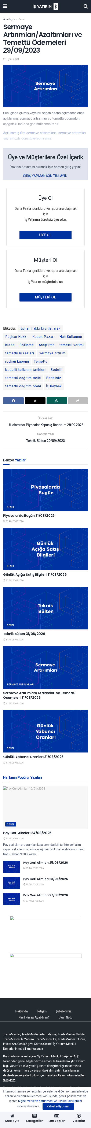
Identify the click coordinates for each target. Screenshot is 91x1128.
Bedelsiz (53, 378)
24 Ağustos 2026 (14, 838)
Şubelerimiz (64, 1011)
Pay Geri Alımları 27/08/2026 (45, 895)
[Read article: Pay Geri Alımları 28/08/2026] (11, 883)
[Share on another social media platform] (78, 400)
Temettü (40, 361)
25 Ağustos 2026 (34, 868)
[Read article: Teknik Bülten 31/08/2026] (45, 608)
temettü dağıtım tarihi (23, 378)
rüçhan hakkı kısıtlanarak (40, 328)
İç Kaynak (54, 386)
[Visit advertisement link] (45, 931)
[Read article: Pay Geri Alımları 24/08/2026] (45, 807)
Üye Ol (45, 235)
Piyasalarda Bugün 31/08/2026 (29, 515)
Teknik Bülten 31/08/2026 (24, 633)
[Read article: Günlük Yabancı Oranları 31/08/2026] (45, 731)
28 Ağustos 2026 (34, 884)
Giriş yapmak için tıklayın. (45, 176)
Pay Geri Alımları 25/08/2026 (45, 863)
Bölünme (26, 345)
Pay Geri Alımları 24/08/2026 (27, 833)
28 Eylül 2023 (11, 59)
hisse (10, 345)
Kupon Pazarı (43, 337)
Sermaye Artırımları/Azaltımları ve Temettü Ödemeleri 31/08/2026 (39, 695)
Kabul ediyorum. (58, 1106)
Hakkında (21, 1011)
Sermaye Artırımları (20, 684)
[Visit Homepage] (45, 6)
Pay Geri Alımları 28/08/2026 (45, 879)
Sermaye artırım (52, 353)
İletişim (42, 1011)
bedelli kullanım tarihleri (25, 370)
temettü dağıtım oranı (23, 386)
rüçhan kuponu (17, 361)
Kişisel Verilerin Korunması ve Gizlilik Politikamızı (50, 1101)
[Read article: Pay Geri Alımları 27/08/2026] (11, 899)
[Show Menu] (5, 6)
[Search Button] (86, 6)
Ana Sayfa (9, 19)
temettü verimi (71, 345)
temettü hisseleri (19, 353)
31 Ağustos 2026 (14, 521)
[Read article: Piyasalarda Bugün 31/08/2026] (45, 490)
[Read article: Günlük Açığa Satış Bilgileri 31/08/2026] (45, 549)
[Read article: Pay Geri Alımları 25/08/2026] (11, 867)
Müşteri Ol (45, 297)
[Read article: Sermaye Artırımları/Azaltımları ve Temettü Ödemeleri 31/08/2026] (45, 667)
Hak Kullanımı (70, 337)
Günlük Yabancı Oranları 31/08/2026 (33, 756)
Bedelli (56, 370)
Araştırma (47, 345)
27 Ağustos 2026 (34, 901)
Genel (21, 19)
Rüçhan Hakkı (16, 337)
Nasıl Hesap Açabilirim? (34, 1017)
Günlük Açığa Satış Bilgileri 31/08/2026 (35, 574)
